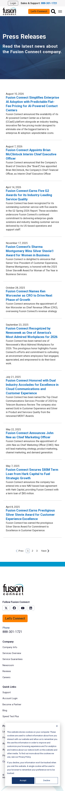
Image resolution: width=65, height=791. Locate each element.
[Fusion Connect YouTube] (22, 608)
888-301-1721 (12, 632)
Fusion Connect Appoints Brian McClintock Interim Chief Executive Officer (31, 154)
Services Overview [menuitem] (12, 653)
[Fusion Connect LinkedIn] (30, 608)
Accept (23, 780)
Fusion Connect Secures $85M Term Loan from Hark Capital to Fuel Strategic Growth (32, 474)
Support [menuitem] (7, 692)
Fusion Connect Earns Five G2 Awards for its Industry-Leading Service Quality (29, 195)
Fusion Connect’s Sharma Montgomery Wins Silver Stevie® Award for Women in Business (30, 251)
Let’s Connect (39, 11)
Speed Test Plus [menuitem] (11, 716)
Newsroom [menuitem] (8, 665)
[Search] (53, 11)
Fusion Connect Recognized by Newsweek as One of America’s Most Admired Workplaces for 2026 (31, 333)
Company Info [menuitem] (10, 647)
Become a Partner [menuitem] (12, 704)
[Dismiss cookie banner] (57, 726)
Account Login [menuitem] (10, 698)
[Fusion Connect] (10, 11)
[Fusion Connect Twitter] (6, 608)
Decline (46, 780)
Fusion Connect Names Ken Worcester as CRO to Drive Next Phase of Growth (29, 295)
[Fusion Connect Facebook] (14, 608)
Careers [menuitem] (6, 677)
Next (44, 551)
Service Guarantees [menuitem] (13, 659)
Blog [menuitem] (5, 710)
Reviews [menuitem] (7, 671)
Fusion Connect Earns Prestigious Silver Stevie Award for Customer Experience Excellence (30, 515)
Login (13, 3)
